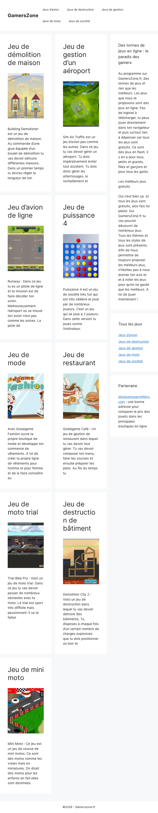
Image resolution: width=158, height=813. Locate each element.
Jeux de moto (51, 21)
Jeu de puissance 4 (79, 215)
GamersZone (23, 15)
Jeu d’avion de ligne (25, 211)
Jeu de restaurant (79, 359)
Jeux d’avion (50, 9)
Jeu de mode (18, 359)
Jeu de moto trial (23, 508)
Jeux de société (79, 21)
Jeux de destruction (80, 9)
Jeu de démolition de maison (24, 54)
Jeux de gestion (112, 9)
